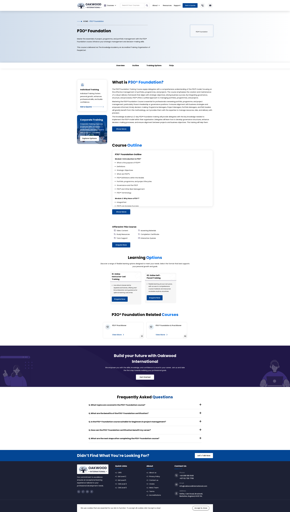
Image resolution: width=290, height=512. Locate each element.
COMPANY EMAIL (172, 242)
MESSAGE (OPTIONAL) (142, 260)
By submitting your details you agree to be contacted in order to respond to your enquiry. (164, 271)
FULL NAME (139, 242)
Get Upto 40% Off (145, 278)
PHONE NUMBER (141, 251)
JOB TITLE (170, 251)
